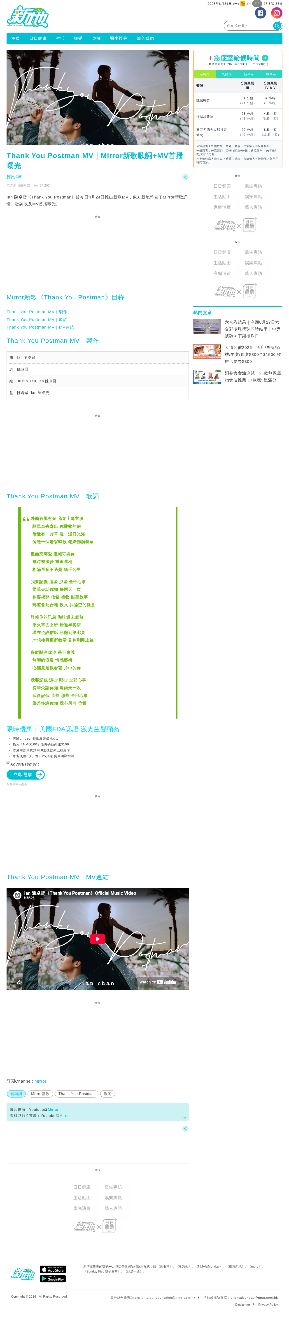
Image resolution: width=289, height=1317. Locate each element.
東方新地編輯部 (18, 185)
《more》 (255, 1266)
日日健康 (38, 38)
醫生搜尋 (118, 38)
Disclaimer (242, 1304)
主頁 (15, 38)
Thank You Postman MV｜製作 (37, 312)
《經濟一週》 (133, 1271)
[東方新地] (75, 16)
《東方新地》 (235, 1266)
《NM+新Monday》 (209, 1266)
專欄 (96, 38)
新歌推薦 (14, 177)
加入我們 (145, 38)
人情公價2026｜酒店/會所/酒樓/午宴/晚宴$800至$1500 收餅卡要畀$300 (253, 354)
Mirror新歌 (40, 1094)
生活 (60, 38)
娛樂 (78, 38)
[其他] (185, 179)
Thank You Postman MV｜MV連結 (40, 327)
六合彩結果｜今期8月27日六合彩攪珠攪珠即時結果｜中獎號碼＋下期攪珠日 (253, 329)
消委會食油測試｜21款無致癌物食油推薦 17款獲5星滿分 (253, 376)
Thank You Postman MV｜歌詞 (37, 319)
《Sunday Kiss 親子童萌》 (102, 1271)
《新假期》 (165, 1266)
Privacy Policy (268, 1304)
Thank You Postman (76, 1094)
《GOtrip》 (184, 1266)
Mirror (41, 1081)
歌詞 (108, 1094)
